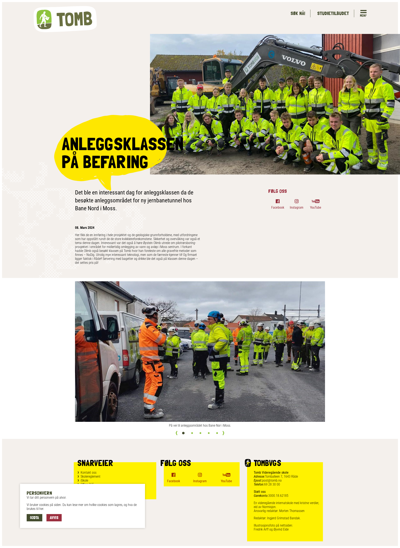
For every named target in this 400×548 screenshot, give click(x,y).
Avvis (54, 517)
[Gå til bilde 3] (200, 433)
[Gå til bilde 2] (192, 433)
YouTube (315, 207)
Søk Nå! (297, 13)
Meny (363, 15)
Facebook (277, 207)
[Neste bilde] (223, 433)
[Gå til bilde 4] (209, 433)
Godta (34, 517)
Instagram (296, 207)
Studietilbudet (333, 13)
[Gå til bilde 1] (183, 433)
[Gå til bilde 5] (217, 433)
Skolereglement (90, 476)
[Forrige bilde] (176, 433)
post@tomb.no (272, 480)
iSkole (84, 480)
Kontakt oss (88, 473)
